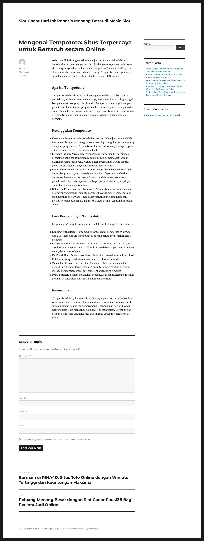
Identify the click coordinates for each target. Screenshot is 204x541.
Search (147, 44)
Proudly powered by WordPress (84, 529)
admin (22, 68)
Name (23, 398)
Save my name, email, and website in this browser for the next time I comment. (57, 439)
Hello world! (174, 115)
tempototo (100, 68)
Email (23, 411)
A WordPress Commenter (155, 115)
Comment (25, 356)
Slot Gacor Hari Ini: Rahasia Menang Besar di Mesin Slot (74, 21)
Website (23, 425)
